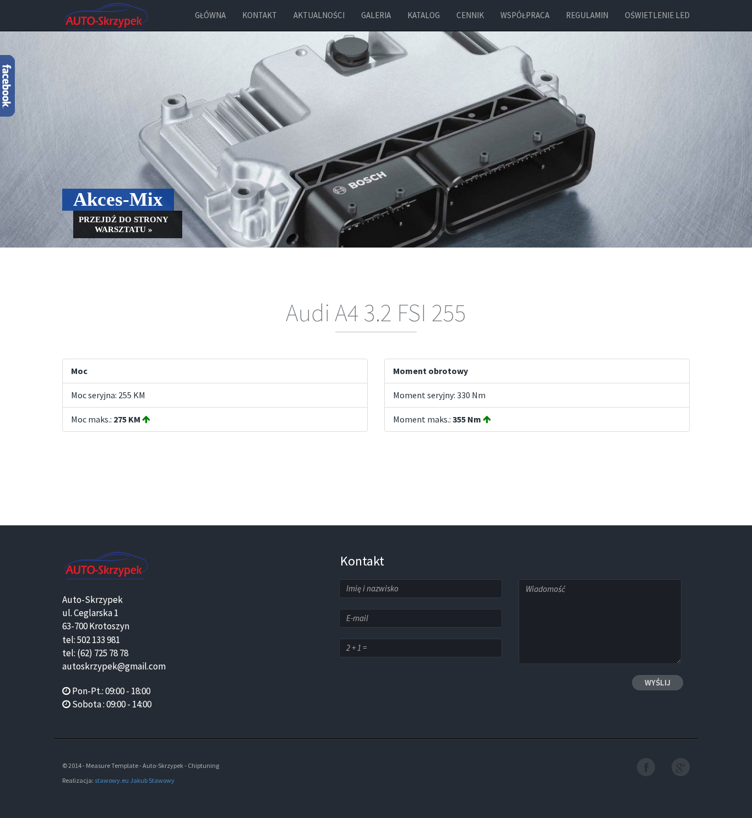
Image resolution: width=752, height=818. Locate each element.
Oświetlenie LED (657, 15)
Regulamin (587, 15)
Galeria (376, 15)
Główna (210, 15)
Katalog (423, 15)
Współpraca (524, 15)
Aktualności (319, 15)
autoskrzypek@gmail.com (114, 666)
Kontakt (259, 15)
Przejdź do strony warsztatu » (123, 224)
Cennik (470, 15)
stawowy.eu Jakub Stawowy (135, 780)
